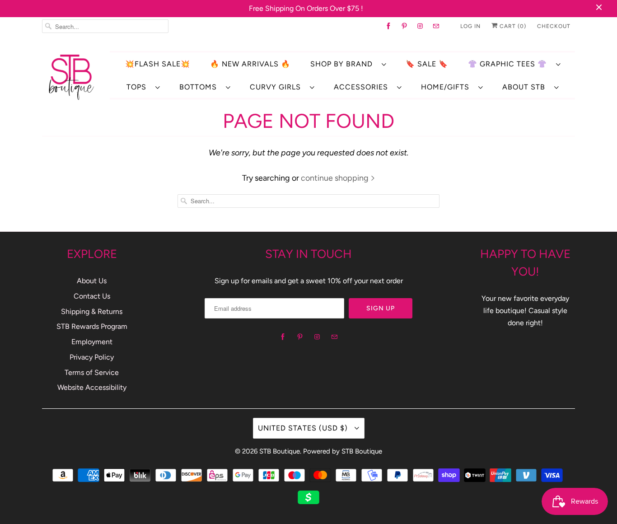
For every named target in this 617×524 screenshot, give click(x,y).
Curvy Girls (277, 87)
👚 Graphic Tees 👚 (510, 64)
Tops (138, 87)
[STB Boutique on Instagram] (420, 26)
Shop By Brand (343, 64)
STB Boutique (279, 451)
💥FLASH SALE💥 (157, 64)
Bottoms (200, 87)
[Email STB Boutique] (436, 26)
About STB (526, 87)
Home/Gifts (447, 87)
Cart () (512, 26)
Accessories (363, 87)
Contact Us (92, 296)
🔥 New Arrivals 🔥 (250, 64)
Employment (91, 341)
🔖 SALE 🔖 (427, 64)
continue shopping (335, 178)
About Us (92, 280)
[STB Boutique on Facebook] (388, 26)
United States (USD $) (304, 428)
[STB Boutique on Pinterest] (404, 26)
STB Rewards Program (91, 326)
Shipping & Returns (91, 311)
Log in (470, 26)
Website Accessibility (91, 387)
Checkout (553, 26)
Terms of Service (92, 372)
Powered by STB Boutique (342, 451)
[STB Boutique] (71, 77)
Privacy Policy (92, 357)
